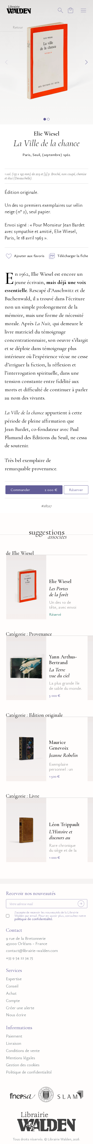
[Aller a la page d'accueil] (19, 9)
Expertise (14, 979)
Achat (11, 993)
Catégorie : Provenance (29, 634)
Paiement (14, 1036)
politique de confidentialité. (33, 919)
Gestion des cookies (23, 1065)
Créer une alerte (20, 1008)
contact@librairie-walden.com (32, 950)
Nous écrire (16, 1015)
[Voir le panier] (70, 10)
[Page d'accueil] (46, 1120)
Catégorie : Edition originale (34, 715)
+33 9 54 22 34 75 (19, 958)
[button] (44, 119)
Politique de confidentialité (29, 1072)
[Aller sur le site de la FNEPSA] (21, 1096)
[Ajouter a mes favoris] (39, 562)
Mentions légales (20, 1058)
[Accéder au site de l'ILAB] (46, 1096)
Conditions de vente (23, 1050)
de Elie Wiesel (20, 553)
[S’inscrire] (80, 903)
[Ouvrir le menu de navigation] (83, 10)
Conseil (12, 986)
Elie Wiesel (46, 133)
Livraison (13, 1043)
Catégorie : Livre (22, 796)
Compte (13, 1000)
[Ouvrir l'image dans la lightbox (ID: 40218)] (46, 61)
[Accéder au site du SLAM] (70, 1096)
